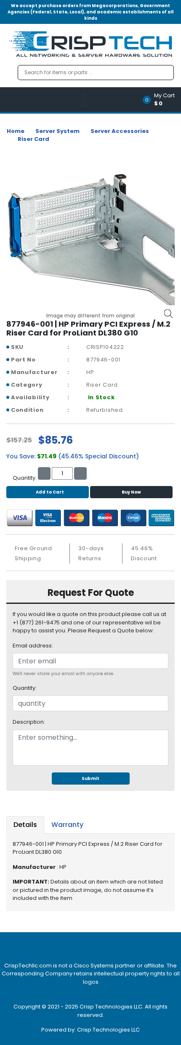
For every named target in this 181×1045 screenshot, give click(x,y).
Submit (90, 778)
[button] (161, 99)
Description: (29, 722)
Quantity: (25, 688)
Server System (57, 131)
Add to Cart (50, 492)
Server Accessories (119, 131)
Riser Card (33, 139)
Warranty (67, 824)
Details (25, 824)
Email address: (33, 646)
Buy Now (131, 492)
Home (15, 131)
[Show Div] (45, 99)
